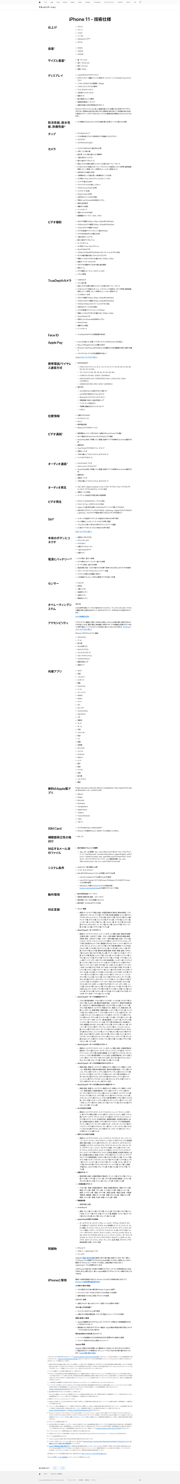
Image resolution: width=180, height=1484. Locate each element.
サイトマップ (93, 1480)
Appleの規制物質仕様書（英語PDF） (59, 1446)
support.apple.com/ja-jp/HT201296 (86, 1357)
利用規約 (81, 1480)
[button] (135, 2)
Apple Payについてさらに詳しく (86, 357)
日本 (140, 1480)
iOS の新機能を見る (82, 617)
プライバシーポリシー (72, 1480)
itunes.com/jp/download (89, 888)
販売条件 (87, 1480)
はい (55, 1468)
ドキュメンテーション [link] (47, 7)
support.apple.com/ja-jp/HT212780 (109, 1428)
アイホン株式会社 (62, 1457)
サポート (46, 1474)
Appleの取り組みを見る (87, 1353)
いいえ (62, 1468)
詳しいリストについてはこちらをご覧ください (94, 1454)
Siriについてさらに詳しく (83, 532)
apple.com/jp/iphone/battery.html (79, 1410)
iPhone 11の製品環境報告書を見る (87, 1282)
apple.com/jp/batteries (57, 1410)
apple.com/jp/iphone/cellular (68, 1359)
